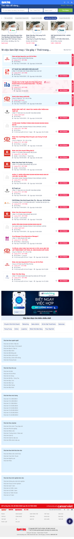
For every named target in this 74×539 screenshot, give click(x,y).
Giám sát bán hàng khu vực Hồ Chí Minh (24, 56)
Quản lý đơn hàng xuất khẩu (20, 96)
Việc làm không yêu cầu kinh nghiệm (14, 481)
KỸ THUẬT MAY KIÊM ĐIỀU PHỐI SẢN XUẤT (25, 69)
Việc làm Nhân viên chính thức (12, 453)
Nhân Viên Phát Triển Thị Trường (22, 162)
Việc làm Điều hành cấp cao (12, 440)
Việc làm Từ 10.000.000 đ (11, 405)
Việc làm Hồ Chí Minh (10, 373)
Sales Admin (35, 324)
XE (16, 519)
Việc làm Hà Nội (8, 371)
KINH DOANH (19, 514)
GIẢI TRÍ (32, 519)
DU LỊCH (18, 521)
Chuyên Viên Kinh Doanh (12, 324)
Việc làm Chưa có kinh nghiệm (12, 483)
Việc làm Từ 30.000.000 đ (11, 412)
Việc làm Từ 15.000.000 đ (11, 408)
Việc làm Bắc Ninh (9, 387)
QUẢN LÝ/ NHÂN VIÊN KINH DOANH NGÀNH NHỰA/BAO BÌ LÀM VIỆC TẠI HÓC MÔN (30, 175)
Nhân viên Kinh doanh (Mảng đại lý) (23, 150)
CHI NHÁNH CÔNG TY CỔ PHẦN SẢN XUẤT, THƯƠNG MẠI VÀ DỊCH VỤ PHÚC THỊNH (30, 202)
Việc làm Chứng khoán (10, 360)
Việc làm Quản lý (8, 435)
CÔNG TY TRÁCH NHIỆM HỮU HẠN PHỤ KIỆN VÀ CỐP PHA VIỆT (29, 276)
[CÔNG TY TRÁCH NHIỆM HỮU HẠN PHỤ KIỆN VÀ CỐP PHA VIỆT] (7, 276)
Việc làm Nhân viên (9, 431)
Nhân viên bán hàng (36, 329)
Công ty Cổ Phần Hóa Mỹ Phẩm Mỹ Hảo (22, 58)
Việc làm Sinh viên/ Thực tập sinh (13, 426)
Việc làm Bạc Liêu (9, 380)
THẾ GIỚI (3, 519)
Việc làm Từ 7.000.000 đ (10, 403)
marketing (25, 324)
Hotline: (51, 534)
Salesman (61, 324)
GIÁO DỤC (60, 514)
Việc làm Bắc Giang (9, 385)
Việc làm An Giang (9, 376)
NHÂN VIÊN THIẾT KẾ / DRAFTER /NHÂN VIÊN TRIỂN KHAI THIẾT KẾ (30, 110)
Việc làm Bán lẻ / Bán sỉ (10, 348)
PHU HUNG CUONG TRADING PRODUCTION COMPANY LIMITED (29, 126)
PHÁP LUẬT (4, 521)
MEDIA (3, 514)
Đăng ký (63, 5)
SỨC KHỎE (46, 519)
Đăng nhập (69, 5)
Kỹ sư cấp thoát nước (49, 324)
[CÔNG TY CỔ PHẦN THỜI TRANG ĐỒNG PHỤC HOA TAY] (7, 71)
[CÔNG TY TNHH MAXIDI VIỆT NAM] (7, 238)
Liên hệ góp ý (42, 534)
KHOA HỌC (46, 516)
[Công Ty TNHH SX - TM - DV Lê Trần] (7, 99)
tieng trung (8, 329)
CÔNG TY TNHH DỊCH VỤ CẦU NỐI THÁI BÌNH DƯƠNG (26, 113)
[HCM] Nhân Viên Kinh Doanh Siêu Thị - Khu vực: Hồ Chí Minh (31, 200)
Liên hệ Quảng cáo (21, 534)
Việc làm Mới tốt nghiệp (10, 428)
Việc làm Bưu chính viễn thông (12, 357)
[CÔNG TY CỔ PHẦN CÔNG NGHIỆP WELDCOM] (7, 153)
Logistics (24, 329)
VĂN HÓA (32, 516)
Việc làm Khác (8, 460)
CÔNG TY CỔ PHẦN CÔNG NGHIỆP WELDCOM (24, 152)
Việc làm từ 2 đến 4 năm (10, 488)
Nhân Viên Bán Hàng (18, 274)
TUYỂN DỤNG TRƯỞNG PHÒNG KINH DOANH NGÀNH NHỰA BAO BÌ (30, 124)
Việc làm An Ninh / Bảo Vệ (11, 344)
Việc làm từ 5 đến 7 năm (10, 490)
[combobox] (14, 10)
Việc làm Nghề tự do (9, 458)
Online (16, 329)
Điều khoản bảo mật (32, 534)
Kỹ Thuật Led (16, 188)
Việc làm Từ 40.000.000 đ (11, 415)
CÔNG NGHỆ (19, 516)
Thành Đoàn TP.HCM (42, 532)
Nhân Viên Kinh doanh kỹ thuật (21, 212)
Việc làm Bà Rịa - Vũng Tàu (11, 378)
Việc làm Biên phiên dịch (11, 355)
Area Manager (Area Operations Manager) (25, 236)
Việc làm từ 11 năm (9, 495)
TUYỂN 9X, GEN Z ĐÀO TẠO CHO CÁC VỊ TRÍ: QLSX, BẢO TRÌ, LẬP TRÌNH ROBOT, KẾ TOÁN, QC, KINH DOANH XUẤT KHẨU (30, 249)
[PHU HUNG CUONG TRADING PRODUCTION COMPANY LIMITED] (7, 125)
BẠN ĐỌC (60, 516)
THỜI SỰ (3, 516)
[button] (68, 2)
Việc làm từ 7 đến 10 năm (11, 493)
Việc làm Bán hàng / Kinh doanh (13, 346)
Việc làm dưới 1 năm (9, 486)
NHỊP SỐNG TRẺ (34, 514)
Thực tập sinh (49, 329)
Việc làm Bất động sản (10, 353)
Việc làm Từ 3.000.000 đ (10, 399)
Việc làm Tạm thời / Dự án (11, 456)
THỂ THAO (46, 514)
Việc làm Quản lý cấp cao (11, 438)
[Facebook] (64, 509)
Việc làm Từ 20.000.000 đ (11, 410)
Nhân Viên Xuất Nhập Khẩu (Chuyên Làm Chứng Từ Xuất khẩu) (29, 137)
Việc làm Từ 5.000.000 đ (10, 401)
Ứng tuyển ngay (64, 63)
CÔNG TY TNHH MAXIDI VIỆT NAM (21, 238)
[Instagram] (68, 509)
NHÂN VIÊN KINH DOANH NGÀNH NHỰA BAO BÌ (26, 224)
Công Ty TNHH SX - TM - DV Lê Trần (21, 98)
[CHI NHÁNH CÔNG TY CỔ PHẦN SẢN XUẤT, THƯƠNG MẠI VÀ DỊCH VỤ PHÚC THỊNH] (7, 202)
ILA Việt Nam (15, 85)
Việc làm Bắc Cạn (9, 383)
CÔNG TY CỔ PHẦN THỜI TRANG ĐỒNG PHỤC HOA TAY (27, 71)
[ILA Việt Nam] (7, 84)
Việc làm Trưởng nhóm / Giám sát (13, 433)
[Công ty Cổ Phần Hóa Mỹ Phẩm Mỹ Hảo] (7, 58)
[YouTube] (72, 509)
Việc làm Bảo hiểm (9, 350)
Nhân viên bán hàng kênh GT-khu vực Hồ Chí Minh (27, 262)
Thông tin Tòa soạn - (32, 532)
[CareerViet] (65, 506)
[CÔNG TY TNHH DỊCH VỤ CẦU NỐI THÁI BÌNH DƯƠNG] (7, 112)
